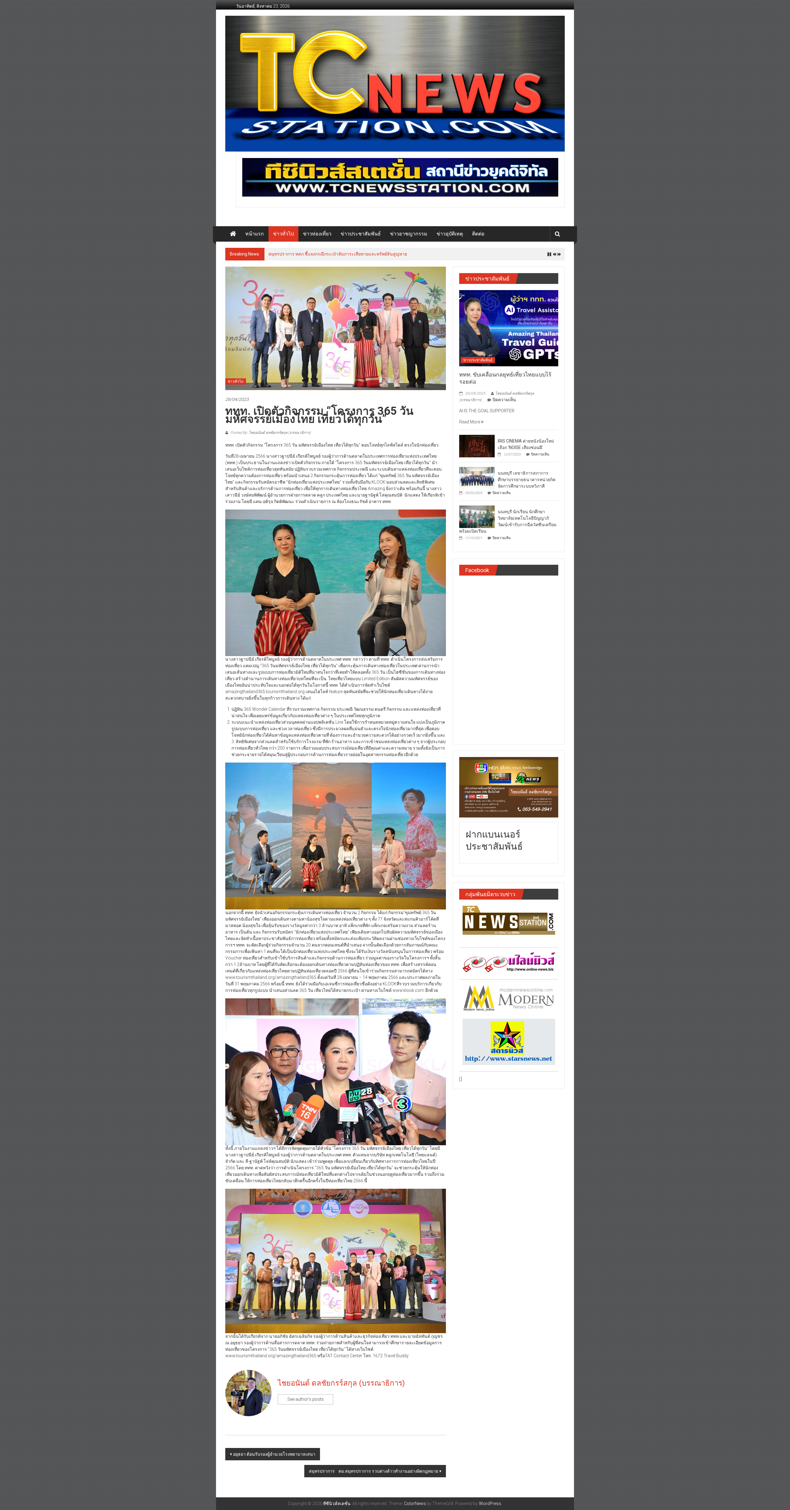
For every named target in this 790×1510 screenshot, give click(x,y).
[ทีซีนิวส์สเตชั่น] (233, 234)
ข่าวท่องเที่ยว (317, 234)
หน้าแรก (254, 234)
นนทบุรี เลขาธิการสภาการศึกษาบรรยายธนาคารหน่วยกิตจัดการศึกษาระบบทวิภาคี (526, 480)
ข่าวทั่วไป (283, 234)
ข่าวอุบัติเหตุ (450, 234)
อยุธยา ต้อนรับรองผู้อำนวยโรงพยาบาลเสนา (274, 1454)
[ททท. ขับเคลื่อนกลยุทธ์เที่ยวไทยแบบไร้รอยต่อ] (508, 327)
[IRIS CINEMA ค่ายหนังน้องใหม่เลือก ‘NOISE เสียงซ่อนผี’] (477, 445)
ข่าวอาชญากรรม (408, 234)
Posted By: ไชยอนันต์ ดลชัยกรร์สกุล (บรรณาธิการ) (270, 433)
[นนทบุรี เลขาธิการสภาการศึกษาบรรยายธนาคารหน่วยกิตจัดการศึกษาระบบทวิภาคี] (477, 477)
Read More (470, 421)
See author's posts (305, 1399)
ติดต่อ (478, 234)
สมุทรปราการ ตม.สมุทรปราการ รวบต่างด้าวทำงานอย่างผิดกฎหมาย (373, 1471)
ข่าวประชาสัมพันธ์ (361, 234)
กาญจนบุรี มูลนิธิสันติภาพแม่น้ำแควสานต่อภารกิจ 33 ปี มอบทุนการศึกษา (336, 254)
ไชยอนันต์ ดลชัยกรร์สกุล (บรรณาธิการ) (341, 1383)
